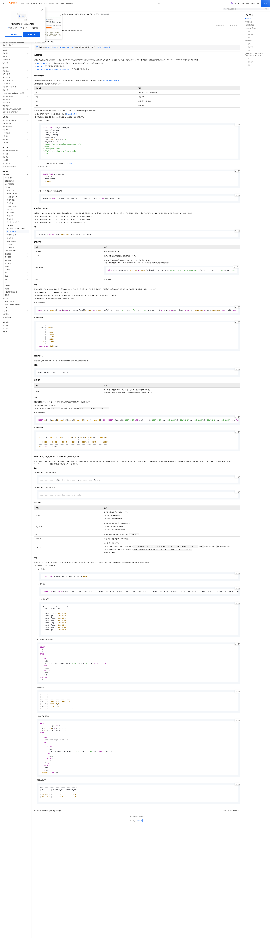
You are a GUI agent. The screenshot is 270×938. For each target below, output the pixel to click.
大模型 (21, 3)
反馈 (140, 820)
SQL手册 (89, 14)
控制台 (253, 3)
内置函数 (96, 14)
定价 (45, 3)
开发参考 (82, 14)
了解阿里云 (69, 3)
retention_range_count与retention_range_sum (53, 69)
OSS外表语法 (68, 163)
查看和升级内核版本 (103, 47)
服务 (62, 3)
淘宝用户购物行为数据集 (111, 80)
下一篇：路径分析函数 (229, 810)
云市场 (51, 3)
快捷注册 (14, 34)
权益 (40, 3)
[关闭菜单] (3, 3)
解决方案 (34, 3)
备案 (247, 3)
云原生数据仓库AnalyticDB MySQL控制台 (60, 47)
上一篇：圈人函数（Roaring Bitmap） (49, 810)
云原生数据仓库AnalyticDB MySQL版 (67, 14)
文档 (243, 3)
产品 (27, 3)
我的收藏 (234, 25)
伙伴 (57, 3)
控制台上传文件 (71, 114)
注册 (257, 3)
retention (40, 66)
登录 (265, 3)
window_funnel (42, 63)
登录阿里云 (31, 34)
